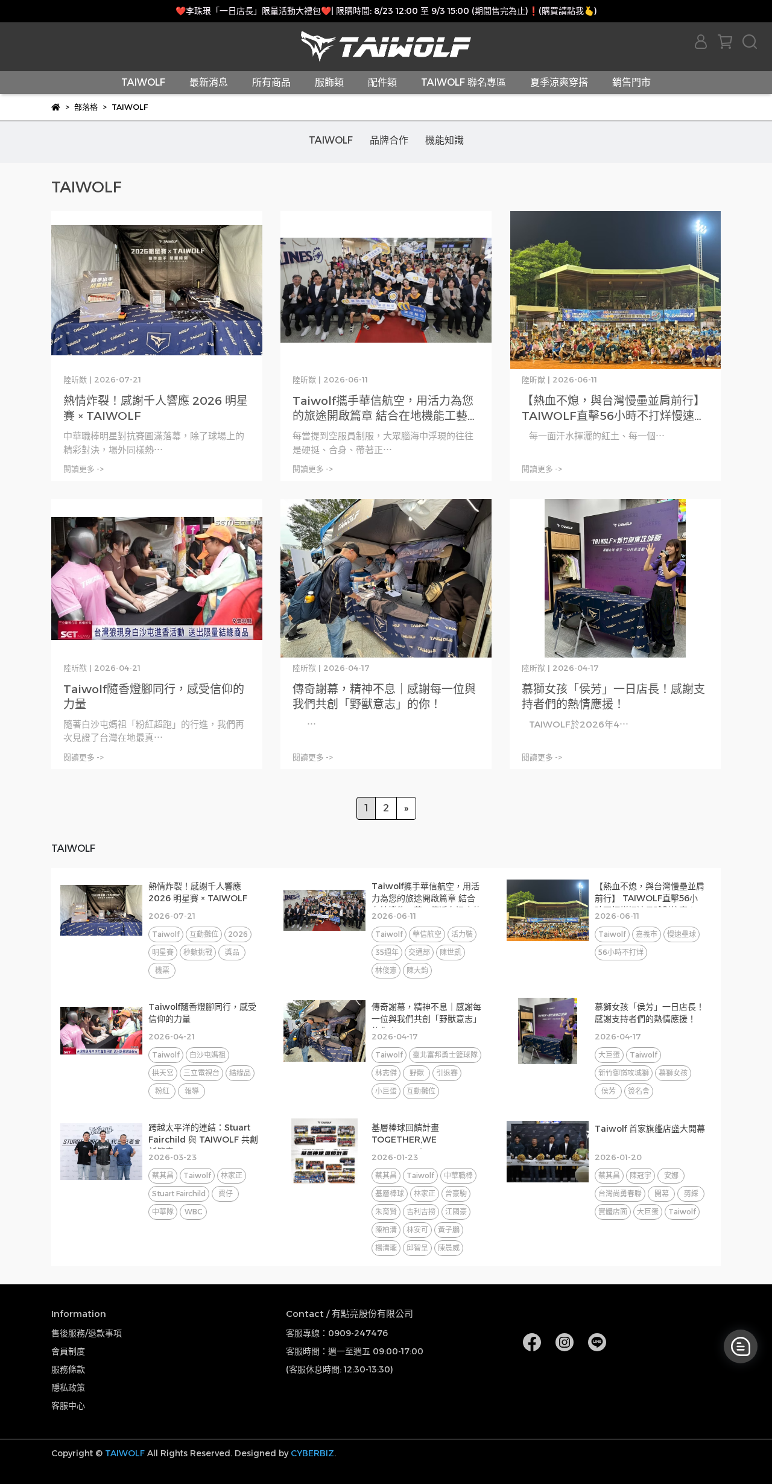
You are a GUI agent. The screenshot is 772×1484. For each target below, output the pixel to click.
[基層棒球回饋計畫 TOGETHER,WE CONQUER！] (324, 1151)
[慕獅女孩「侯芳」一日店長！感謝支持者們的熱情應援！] (615, 578)
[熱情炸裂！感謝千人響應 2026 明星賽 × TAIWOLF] (156, 290)
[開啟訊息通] (741, 1346)
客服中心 (68, 1405)
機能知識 (444, 140)
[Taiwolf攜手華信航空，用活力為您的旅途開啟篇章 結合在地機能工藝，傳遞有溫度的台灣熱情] (386, 290)
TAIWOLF (143, 82)
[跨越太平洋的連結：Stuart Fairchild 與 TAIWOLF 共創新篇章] (101, 1151)
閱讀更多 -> (83, 469)
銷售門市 (631, 82)
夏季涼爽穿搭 (559, 82)
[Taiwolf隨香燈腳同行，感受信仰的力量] (156, 578)
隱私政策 (68, 1387)
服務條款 (68, 1369)
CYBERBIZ (312, 1453)
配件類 (382, 82)
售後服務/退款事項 (86, 1333)
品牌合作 (389, 140)
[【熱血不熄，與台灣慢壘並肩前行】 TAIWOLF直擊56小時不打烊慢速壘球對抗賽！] (615, 290)
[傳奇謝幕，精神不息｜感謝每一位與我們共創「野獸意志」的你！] (386, 578)
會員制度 (68, 1351)
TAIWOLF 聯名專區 (463, 82)
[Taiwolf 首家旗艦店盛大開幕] (548, 1151)
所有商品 (271, 82)
